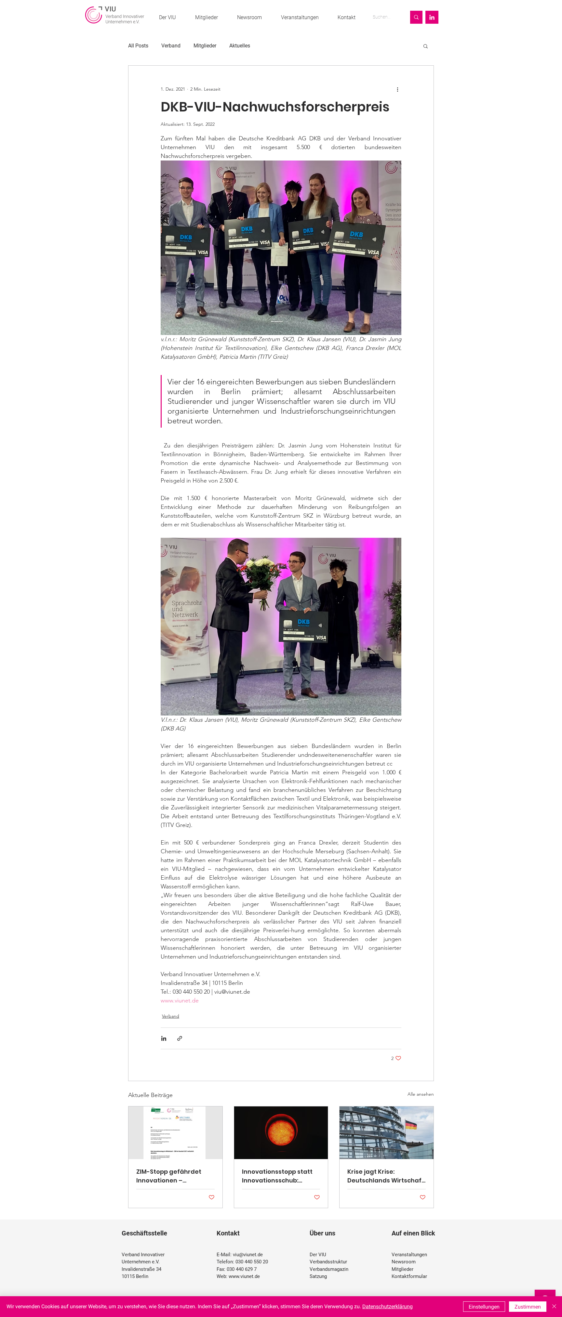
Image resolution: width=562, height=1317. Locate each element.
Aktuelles (239, 46)
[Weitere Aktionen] (397, 89)
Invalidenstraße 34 (141, 1269)
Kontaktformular (409, 1276)
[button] (425, 45)
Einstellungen (484, 1307)
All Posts (138, 46)
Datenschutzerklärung (387, 1306)
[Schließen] (554, 1306)
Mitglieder (205, 46)
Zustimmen (528, 1307)
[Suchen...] (416, 17)
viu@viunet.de (248, 1255)
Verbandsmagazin (329, 1269)
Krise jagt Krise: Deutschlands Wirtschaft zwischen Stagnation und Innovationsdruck (386, 1176)
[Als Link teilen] (180, 1038)
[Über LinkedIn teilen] (164, 1038)
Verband (171, 46)
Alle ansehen (421, 1094)
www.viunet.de (244, 1276)
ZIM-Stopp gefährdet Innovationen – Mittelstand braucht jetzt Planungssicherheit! (174, 1176)
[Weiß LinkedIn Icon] (431, 17)
